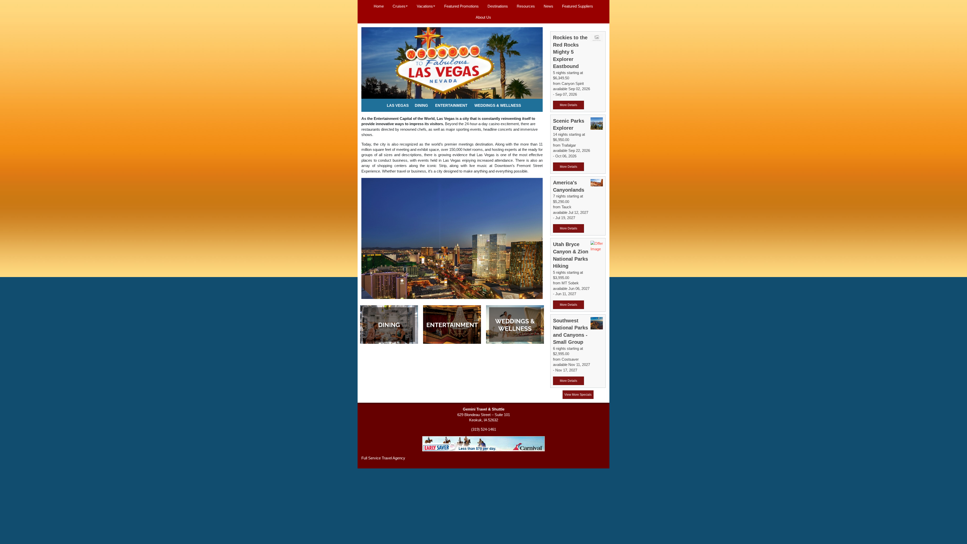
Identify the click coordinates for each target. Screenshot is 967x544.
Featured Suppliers (577, 6)
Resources (526, 6)
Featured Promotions (461, 6)
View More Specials (578, 394)
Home (379, 6)
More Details (568, 105)
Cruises (399, 6)
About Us (483, 17)
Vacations (425, 6)
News (548, 6)
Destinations (498, 6)
